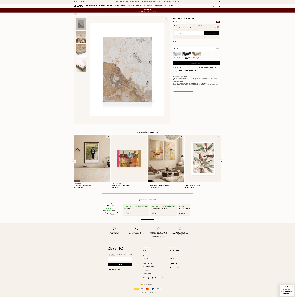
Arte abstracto (83, 14)
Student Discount (147, 263)
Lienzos (116, 5)
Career (145, 255)
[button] (217, 49)
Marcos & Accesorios (127, 5)
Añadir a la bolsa (196, 63)
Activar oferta (211, 33)
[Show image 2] (81, 37)
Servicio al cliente (174, 250)
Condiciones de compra (176, 255)
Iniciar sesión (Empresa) (149, 273)
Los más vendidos (91, 5)
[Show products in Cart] (219, 6)
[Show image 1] (81, 24)
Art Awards (145, 270)
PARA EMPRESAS (168, 5)
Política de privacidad (194, 37)
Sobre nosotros (147, 247)
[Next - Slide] (221, 55)
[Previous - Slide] (171, 55)
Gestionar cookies (174, 267)
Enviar (120, 264)
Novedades (102, 5)
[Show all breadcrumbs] (75, 14)
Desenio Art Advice (174, 247)
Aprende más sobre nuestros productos (183, 91)
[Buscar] (212, 6)
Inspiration (158, 5)
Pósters (109, 5)
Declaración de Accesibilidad (150, 261)
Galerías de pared (148, 5)
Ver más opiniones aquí (147, 219)
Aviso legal (145, 253)
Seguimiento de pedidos (176, 253)
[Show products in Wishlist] (216, 6)
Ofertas (138, 5)
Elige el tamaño (177, 46)
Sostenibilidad (146, 258)
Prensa (144, 250)
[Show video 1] (81, 65)
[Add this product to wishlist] (167, 18)
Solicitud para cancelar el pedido (176, 264)
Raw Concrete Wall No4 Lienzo (96, 14)
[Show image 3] (81, 50)
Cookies (172, 258)
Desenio (152, 292)
